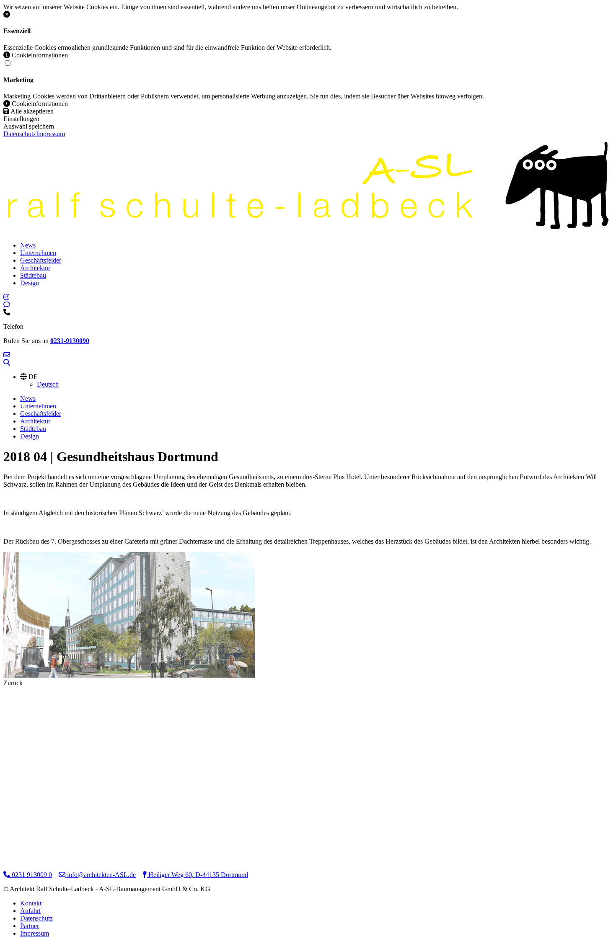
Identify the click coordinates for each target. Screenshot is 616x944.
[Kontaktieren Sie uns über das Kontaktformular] (6, 304)
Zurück (13, 682)
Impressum (50, 133)
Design (29, 282)
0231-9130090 (69, 340)
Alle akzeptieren (31, 111)
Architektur (35, 267)
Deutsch (48, 384)
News (28, 245)
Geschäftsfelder (40, 260)
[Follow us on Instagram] (6, 297)
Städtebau (33, 275)
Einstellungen (21, 118)
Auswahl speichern (28, 126)
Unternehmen (38, 252)
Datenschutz (19, 133)
